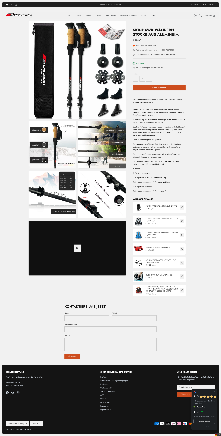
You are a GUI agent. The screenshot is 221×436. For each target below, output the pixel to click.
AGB (102, 395)
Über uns (103, 399)
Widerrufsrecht (106, 388)
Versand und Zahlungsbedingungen (114, 381)
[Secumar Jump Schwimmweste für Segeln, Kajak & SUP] (138, 221)
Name (66, 313)
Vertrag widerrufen (107, 391)
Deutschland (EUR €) (198, 5)
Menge (135, 74)
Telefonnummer (70, 324)
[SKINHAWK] (19, 15)
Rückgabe (104, 384)
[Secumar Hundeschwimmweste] (138, 248)
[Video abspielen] (77, 248)
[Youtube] (11, 5)
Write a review (204, 421)
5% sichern (185, 394)
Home (68, 15)
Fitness (98, 15)
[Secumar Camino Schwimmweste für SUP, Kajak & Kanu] (138, 235)
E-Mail (114, 313)
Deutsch (210, 5)
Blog (153, 15)
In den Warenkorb (159, 88)
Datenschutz (105, 402)
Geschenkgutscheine (128, 15)
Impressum (104, 406)
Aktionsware (111, 15)
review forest (210, 416)
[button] (218, 434)
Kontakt (144, 15)
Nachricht (68, 335)
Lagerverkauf (105, 409)
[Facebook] (7, 5)
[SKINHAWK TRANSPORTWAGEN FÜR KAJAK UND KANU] (138, 262)
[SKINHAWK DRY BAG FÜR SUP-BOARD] (138, 207)
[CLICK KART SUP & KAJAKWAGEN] (138, 276)
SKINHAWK (14, 429)
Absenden (72, 356)
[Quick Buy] (182, 207)
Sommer (78, 15)
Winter (88, 15)
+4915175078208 (13, 382)
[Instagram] (16, 5)
